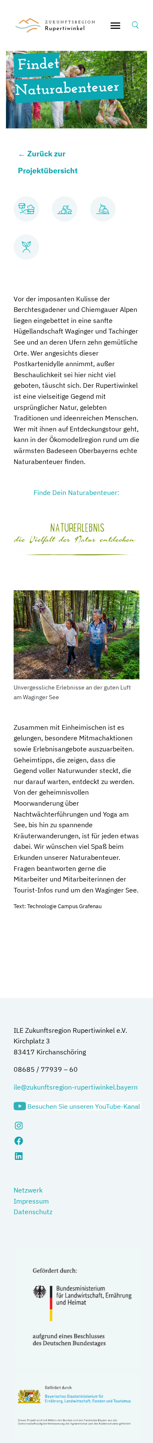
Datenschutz (33, 1211)
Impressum (31, 1201)
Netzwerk (28, 1190)
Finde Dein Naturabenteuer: (76, 492)
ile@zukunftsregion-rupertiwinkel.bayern (76, 1087)
